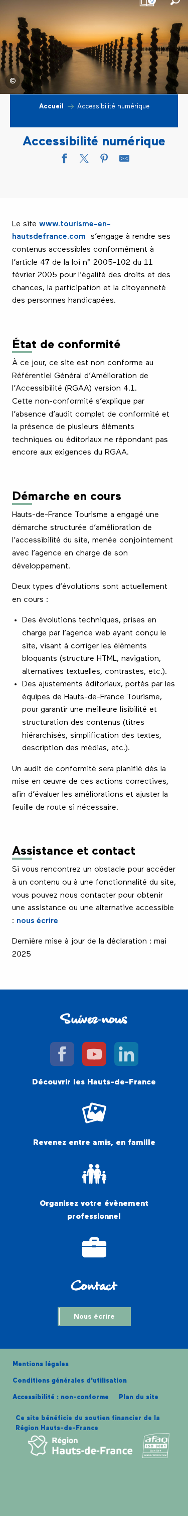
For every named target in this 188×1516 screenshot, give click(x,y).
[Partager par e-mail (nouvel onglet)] (124, 160)
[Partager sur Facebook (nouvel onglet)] (64, 160)
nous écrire (37, 921)
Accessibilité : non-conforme (61, 1397)
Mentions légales (41, 1364)
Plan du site (138, 1397)
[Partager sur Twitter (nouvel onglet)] (84, 160)
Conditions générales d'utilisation (70, 1381)
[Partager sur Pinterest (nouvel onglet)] (104, 160)
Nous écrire (94, 1316)
